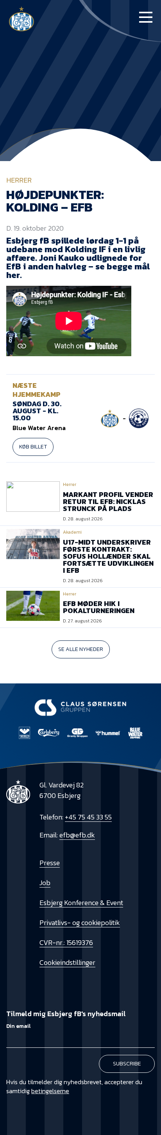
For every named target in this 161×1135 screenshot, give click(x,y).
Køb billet (33, 447)
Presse (49, 862)
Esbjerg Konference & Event (81, 902)
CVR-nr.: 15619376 (66, 942)
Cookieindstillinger (67, 962)
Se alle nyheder (80, 649)
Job (44, 882)
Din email (18, 1026)
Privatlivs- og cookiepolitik (79, 922)
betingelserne (50, 1091)
